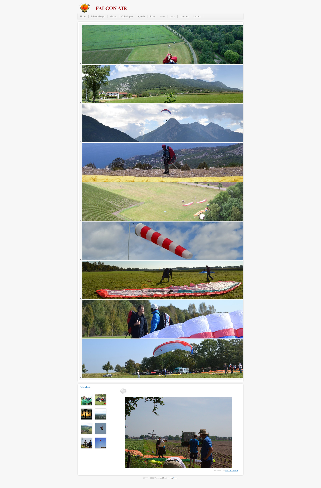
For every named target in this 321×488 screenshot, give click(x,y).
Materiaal (184, 16)
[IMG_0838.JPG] (100, 404)
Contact (197, 16)
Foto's (152, 16)
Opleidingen (127, 16)
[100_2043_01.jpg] (86, 404)
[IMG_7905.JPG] (100, 448)
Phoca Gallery (231, 470)
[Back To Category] (123, 394)
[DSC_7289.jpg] (86, 448)
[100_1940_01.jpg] (86, 433)
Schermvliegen (98, 16)
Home (83, 16)
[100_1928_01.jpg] (100, 419)
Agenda (141, 16)
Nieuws (113, 16)
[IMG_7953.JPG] (86, 419)
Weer (162, 16)
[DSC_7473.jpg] (100, 433)
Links (172, 16)
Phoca (175, 478)
